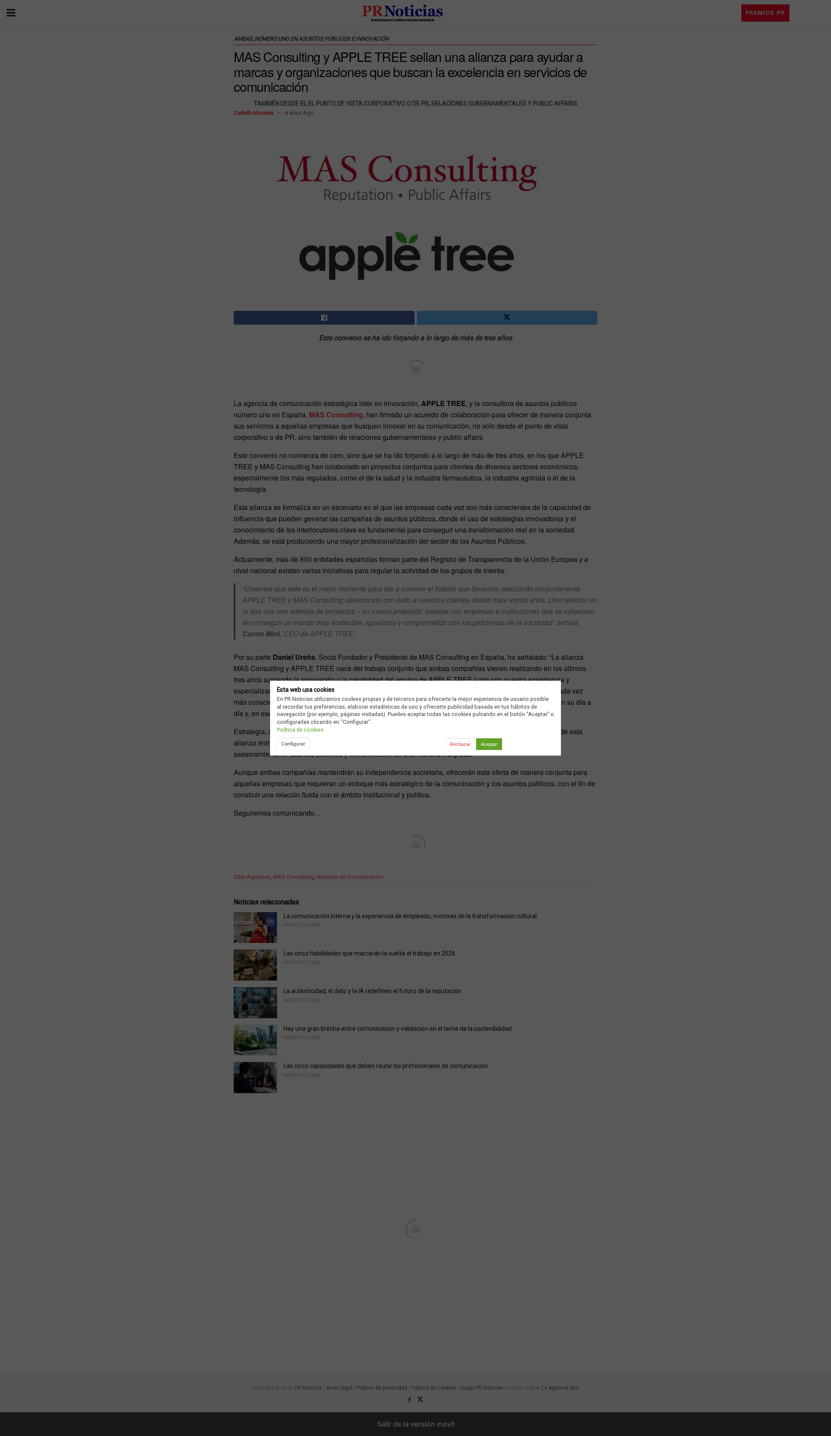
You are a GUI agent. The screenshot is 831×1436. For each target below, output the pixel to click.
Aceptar (489, 744)
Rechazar (460, 744)
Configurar (293, 744)
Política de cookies (300, 729)
